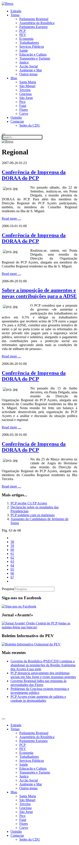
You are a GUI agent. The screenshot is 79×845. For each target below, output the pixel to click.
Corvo (23, 113)
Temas (15, 15)
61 (12, 553)
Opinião (16, 117)
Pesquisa (8, 589)
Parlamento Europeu (33, 27)
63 (12, 561)
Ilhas (14, 78)
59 (12, 546)
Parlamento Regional (33, 19)
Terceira (25, 90)
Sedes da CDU (29, 125)
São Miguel (27, 86)
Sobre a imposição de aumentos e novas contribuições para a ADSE (39, 293)
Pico (22, 102)
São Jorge (26, 98)
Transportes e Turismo (34, 58)
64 (12, 565)
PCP (22, 31)
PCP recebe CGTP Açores (29, 503)
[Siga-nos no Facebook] (19, 606)
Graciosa (25, 94)
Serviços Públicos (31, 46)
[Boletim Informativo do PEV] (31, 644)
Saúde (23, 50)
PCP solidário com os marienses (33, 515)
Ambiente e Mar (30, 70)
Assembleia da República (36, 23)
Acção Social (28, 66)
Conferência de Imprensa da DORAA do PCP (34, 175)
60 (12, 550)
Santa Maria (27, 82)
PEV (22, 35)
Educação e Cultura (33, 54)
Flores (23, 109)
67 (12, 577)
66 (12, 573)
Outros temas (28, 74)
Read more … (11, 218)
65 (12, 569)
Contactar (17, 121)
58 (12, 542)
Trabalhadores (29, 42)
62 (12, 557)
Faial (22, 106)
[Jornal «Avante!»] (39, 627)
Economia (26, 39)
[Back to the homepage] (7, 3)
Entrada (16, 11)
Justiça (24, 62)
